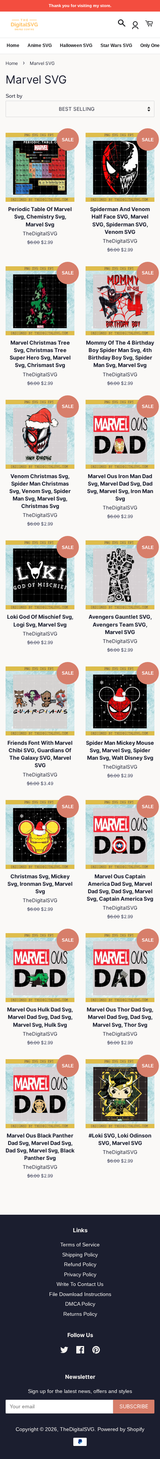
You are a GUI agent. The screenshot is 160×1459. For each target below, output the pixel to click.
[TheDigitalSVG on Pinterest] (96, 1351)
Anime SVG (40, 45)
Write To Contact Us (80, 1284)
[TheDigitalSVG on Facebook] (80, 1351)
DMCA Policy (80, 1304)
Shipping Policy (80, 1255)
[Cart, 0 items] (149, 24)
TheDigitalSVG (77, 1429)
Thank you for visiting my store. (80, 5)
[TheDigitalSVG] (42, 24)
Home (13, 45)
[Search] (122, 24)
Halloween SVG (76, 45)
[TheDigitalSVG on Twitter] (64, 1351)
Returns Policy (80, 1314)
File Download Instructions (80, 1294)
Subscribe (133, 1406)
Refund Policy (80, 1264)
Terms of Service (80, 1245)
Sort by (14, 96)
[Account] (135, 23)
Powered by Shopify (120, 1429)
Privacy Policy (80, 1274)
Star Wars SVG (116, 45)
